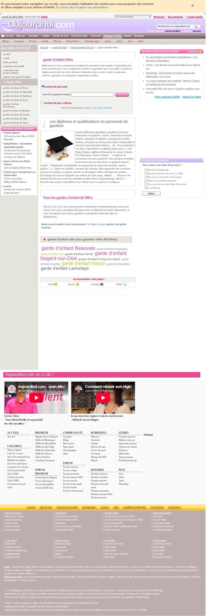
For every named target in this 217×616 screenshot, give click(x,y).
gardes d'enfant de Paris (15, 88)
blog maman (160, 540)
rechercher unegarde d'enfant (10, 71)
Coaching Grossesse (45, 460)
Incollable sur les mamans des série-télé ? (44, 570)
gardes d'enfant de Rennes (16, 110)
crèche (6, 58)
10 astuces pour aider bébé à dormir (110, 567)
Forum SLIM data (44, 487)
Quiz (65, 453)
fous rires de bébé (113, 543)
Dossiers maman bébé (101, 494)
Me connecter (175, 16)
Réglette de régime (16, 460)
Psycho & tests (60, 35)
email (50, 284)
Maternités (124, 453)
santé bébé (61, 513)
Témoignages (92, 41)
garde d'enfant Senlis (79, 254)
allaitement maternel (164, 526)
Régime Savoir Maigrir (46, 436)
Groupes (19, 41)
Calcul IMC (13, 473)
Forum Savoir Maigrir (46, 477)
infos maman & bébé (167, 96)
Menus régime (14, 450)
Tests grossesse (126, 457)
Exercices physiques (17, 463)
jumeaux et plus (63, 543)
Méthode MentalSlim (45, 443)
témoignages (89, 507)
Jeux (130, 41)
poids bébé (159, 550)
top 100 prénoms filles (64, 576)
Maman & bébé (112, 35)
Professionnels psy (128, 460)
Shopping (123, 484)
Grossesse (95, 35)
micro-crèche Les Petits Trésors (17, 163)
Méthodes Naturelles (45, 450)
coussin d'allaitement (16, 550)
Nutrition (33, 35)
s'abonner (193, 51)
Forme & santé (79, 35)
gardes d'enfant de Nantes (16, 114)
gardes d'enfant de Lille (15, 118)
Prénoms (123, 450)
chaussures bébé (163, 557)
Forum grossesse (71, 473)
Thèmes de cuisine (128, 446)
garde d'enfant (59, 47)
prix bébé (158, 554)
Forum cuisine (70, 470)
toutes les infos (192, 96)
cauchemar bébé (162, 543)
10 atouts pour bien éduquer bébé (72, 567)
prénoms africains (87, 576)
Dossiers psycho (99, 480)
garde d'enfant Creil (52, 254)
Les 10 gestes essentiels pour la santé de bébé (173, 570)
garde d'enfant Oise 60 (82, 47)
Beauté (127, 35)
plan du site (46, 507)
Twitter (119, 284)
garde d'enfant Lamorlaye (65, 268)
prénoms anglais (106, 576)
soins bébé (11, 540)
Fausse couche (27, 580)
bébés (58, 554)
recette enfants (112, 529)
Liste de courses (15, 453)
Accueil (9, 35)
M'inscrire (159, 16)
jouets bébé (110, 550)
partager (95, 284)
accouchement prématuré (68, 526)
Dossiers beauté (98, 497)
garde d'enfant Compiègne (112, 249)
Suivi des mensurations (18, 456)
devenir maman (14, 513)
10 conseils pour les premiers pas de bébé (89, 570)
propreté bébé (13, 557)
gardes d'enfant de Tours (15, 122)
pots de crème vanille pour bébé (120, 526)
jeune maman (12, 526)
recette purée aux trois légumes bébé (123, 519)
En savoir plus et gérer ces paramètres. (82, 7)
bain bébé (11, 543)
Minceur (20, 35)
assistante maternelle (13, 66)
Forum (32, 41)
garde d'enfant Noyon (83, 263)
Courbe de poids (15, 477)
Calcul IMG (13, 480)
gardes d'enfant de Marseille (17, 92)
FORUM (67, 463)
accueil (6, 54)
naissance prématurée (66, 516)
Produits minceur (127, 436)
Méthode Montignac (45, 440)
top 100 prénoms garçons (38, 576)
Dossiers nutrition (99, 477)
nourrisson (60, 547)
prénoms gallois (182, 576)
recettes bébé (111, 513)
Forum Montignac (44, 481)
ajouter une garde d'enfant (17, 77)
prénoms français (163, 576)
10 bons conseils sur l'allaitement (130, 570)
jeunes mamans (14, 519)
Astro (119, 41)
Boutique (139, 35)
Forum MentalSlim (44, 484)
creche (7, 186)
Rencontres (68, 443)
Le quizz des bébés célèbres (19, 573)
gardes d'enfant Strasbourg (11, 105)
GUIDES (124, 432)
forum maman (13, 529)
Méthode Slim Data (44, 446)
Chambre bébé (13, 547)
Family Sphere (12, 133)
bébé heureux (62, 540)
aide (116, 507)
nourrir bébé (160, 519)
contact (105, 507)
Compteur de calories (17, 467)
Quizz (108, 41)
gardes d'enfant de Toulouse (17, 96)
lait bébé (158, 516)
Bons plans (68, 446)
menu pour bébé (162, 523)
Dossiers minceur (99, 473)
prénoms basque (143, 576)
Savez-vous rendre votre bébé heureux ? (152, 567)
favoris (71, 284)
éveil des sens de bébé (116, 554)
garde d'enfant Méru (118, 264)
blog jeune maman (15, 516)
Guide (45, 41)
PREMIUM (41, 432)
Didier (44, 16)
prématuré (60, 523)
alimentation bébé (162, 513)
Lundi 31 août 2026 (13, 16)
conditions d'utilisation (135, 507)
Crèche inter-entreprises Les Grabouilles (19, 174)
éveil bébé (109, 540)
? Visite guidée (194, 16)
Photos (57, 41)
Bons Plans (73, 41)
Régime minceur (127, 440)
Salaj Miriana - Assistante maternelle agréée (18, 145)
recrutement (157, 507)
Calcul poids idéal (16, 470)
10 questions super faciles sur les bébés (32, 567)
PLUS (122, 469)
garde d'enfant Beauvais (68, 248)
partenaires (174, 507)
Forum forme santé (72, 484)
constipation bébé (64, 529)
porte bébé (159, 547)
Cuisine (45, 35)
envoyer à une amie (67, 507)
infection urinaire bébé (66, 519)
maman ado (12, 523)
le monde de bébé (64, 557)
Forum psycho (70, 480)
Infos (141, 41)
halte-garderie (10, 62)
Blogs (6, 41)
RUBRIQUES (98, 432)
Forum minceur (70, 467)
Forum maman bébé (73, 477)
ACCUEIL (13, 432)
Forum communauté (73, 490)
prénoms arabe (124, 576)
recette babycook (113, 523)
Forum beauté (70, 487)
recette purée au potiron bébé (119, 516)
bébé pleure (110, 547)
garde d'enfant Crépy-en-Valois (99, 259)
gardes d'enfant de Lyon (15, 100)
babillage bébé (13, 554)
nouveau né (61, 550)
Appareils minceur (128, 443)
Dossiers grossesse (100, 490)
